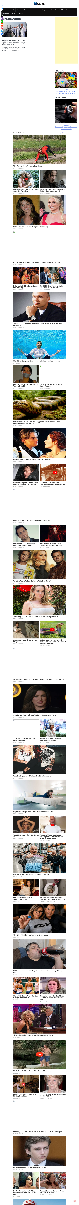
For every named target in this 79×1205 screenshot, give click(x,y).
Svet (31, 10)
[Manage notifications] (75, 1201)
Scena (37, 10)
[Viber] (1, 18)
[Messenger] (1, 9)
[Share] (1, 33)
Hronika (19, 10)
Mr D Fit (61, 10)
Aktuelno (4, 38)
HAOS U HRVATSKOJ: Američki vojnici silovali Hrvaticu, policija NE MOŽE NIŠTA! (13, 43)
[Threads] (1, 15)
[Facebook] (1, 6)
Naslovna (5, 10)
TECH (13, 13)
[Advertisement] (66, 40)
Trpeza (68, 10)
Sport (26, 10)
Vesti (12, 10)
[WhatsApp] (1, 21)
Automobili (53, 10)
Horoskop (20, 13)
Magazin (44, 10)
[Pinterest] (1, 27)
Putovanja (6, 13)
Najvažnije (9, 38)
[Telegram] (1, 30)
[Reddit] (1, 24)
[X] (1, 12)
